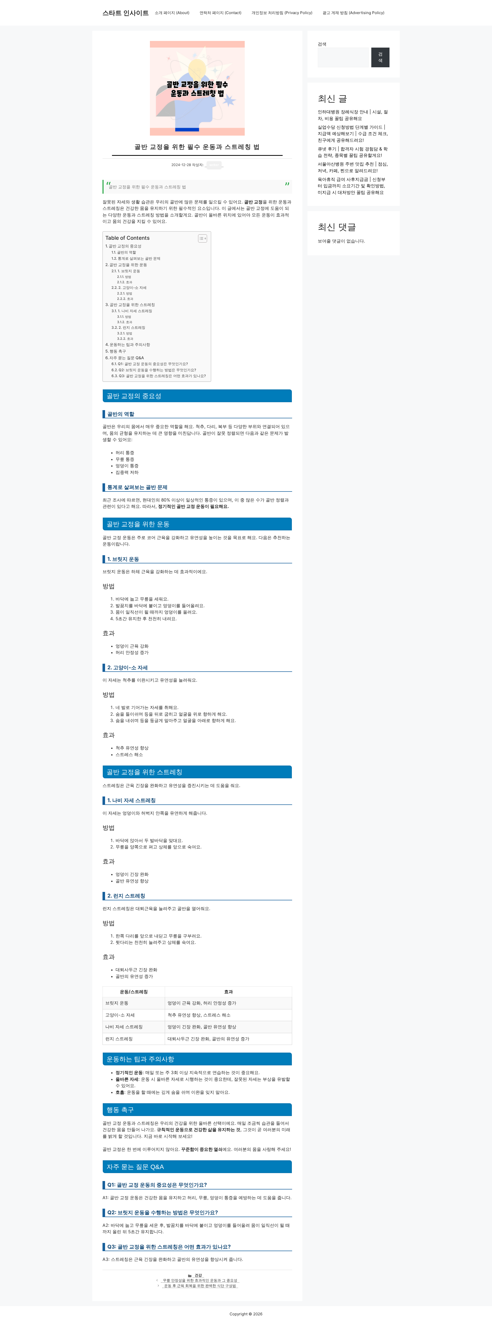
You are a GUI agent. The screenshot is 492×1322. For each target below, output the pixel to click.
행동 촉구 (118, 351)
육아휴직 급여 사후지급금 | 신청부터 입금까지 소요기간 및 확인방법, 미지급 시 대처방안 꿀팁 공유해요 (351, 186)
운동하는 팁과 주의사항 (130, 344)
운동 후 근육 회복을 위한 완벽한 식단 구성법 (200, 1286)
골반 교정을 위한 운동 (128, 264)
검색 (322, 44)
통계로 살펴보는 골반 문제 (139, 258)
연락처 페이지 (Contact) (220, 12)
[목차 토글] (200, 238)
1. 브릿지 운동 (129, 271)
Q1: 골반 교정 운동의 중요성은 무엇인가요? (153, 364)
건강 (198, 1275)
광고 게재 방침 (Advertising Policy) (353, 12)
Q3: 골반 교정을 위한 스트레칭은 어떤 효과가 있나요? (162, 376)
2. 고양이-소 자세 (132, 288)
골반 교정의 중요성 (125, 246)
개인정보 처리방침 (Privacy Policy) (282, 12)
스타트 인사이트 (125, 13)
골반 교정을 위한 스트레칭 (132, 304)
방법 (128, 277)
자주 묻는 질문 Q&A (126, 357)
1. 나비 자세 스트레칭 (135, 311)
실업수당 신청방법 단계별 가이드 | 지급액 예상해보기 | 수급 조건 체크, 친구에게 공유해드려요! (353, 134)
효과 (129, 282)
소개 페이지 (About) (172, 12)
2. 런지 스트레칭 (132, 327)
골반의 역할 (126, 252)
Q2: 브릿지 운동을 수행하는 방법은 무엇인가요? (157, 370)
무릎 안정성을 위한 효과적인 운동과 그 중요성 (200, 1280)
